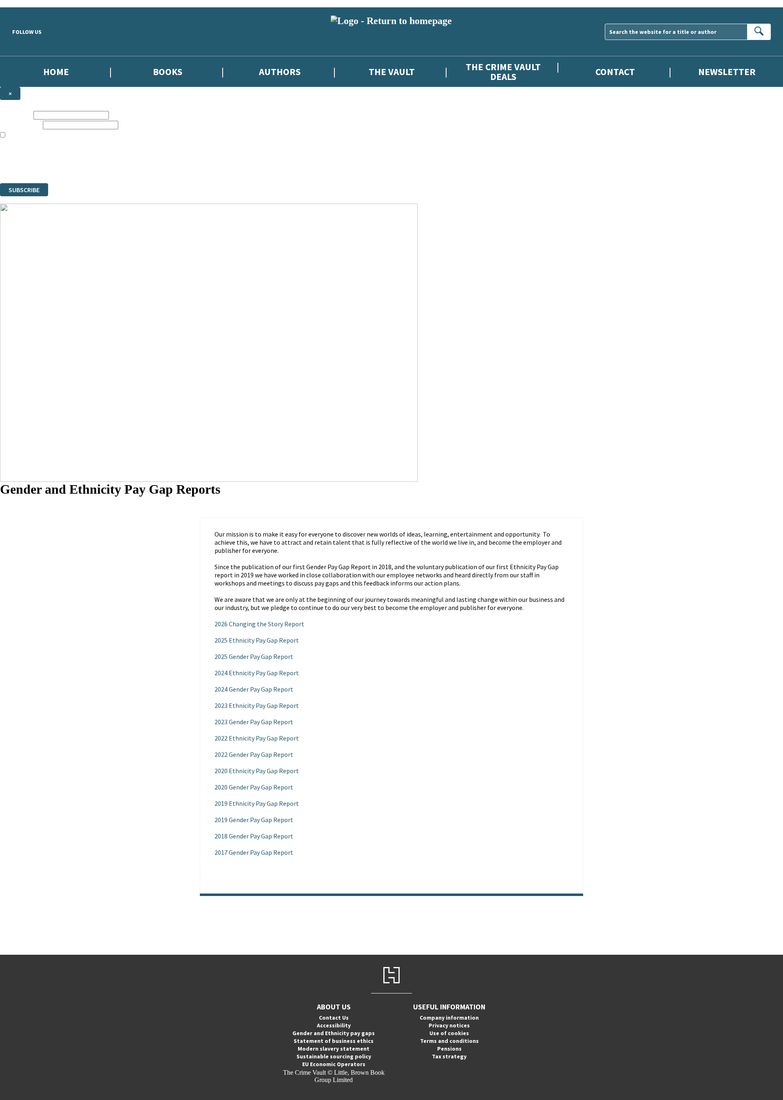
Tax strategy (449, 1056)
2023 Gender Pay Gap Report (254, 722)
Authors (280, 71)
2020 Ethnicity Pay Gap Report (257, 771)
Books (167, 71)
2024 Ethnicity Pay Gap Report (257, 673)
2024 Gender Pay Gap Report (254, 689)
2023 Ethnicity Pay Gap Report (257, 705)
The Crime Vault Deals (503, 71)
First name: (16, 114)
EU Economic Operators (333, 1064)
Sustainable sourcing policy (333, 1056)
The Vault (392, 71)
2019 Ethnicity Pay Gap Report (257, 803)
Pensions (449, 1048)
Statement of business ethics (334, 1041)
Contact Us (334, 1017)
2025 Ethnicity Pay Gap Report (257, 640)
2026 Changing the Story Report (259, 624)
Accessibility (334, 1025)
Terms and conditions (449, 1041)
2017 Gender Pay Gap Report (254, 852)
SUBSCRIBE (24, 190)
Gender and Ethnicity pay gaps (333, 1033)
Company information (449, 1017)
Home (56, 71)
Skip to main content (26, 3)
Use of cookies (449, 1033)
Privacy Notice (161, 164)
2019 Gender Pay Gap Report (254, 820)
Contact (615, 71)
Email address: (20, 124)
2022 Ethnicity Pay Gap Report (257, 738)
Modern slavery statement (333, 1048)
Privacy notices (449, 1025)
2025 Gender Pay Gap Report (254, 656)
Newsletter (727, 71)
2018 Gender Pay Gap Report (254, 836)
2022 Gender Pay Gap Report (254, 754)
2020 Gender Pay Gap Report (254, 787)
